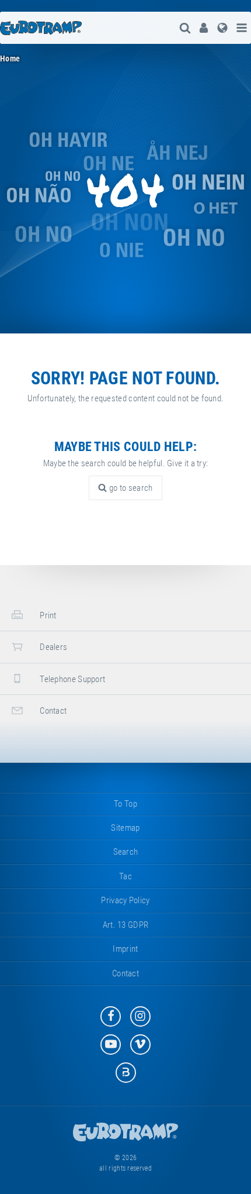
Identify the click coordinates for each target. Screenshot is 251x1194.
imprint (125, 949)
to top (125, 804)
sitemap (125, 828)
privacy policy (125, 900)
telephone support (71, 679)
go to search (130, 488)
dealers (52, 647)
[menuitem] (203, 28)
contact (52, 711)
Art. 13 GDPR (126, 925)
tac (125, 876)
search (125, 852)
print (47, 615)
